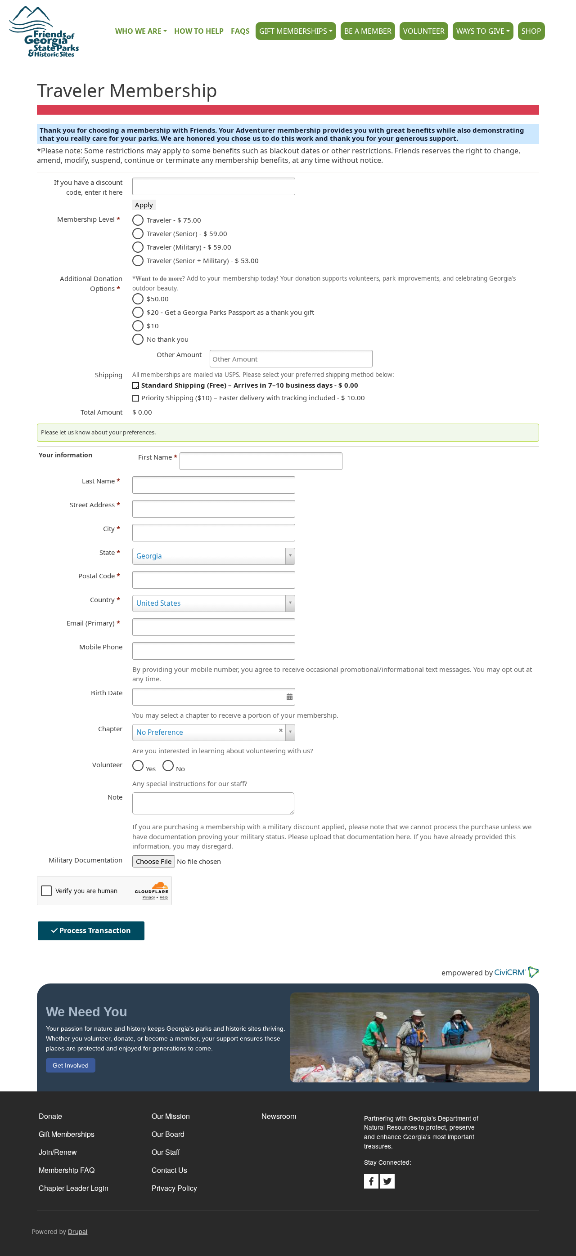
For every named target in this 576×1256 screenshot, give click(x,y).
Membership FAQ (66, 1170)
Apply (144, 204)
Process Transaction (94, 930)
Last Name (101, 480)
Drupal (77, 1231)
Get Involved (71, 1065)
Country (105, 599)
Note (115, 796)
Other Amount (179, 354)
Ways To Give (480, 31)
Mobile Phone (100, 646)
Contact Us (169, 1170)
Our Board (168, 1134)
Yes (151, 768)
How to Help (199, 31)
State (109, 552)
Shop (531, 31)
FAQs (240, 31)
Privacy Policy (174, 1188)
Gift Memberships (293, 31)
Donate (50, 1116)
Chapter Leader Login (73, 1188)
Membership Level (88, 219)
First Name (157, 456)
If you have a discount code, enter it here (88, 187)
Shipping (108, 374)
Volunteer (424, 31)
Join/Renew (58, 1152)
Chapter (110, 728)
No (180, 768)
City (111, 528)
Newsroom (278, 1116)
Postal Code (99, 575)
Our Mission (171, 1116)
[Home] (39, 31)
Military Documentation (85, 859)
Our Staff (166, 1152)
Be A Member (368, 31)
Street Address (95, 504)
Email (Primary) (93, 622)
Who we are (138, 31)
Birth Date (106, 692)
